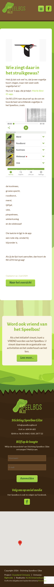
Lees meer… (27, 357)
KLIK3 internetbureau (36, 577)
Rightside (8, 577)
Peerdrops (42, 581)
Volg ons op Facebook (48, 9)
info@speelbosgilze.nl (27, 425)
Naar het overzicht (20, 282)
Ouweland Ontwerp (21, 575)
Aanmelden (27, 478)
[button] (20, 543)
